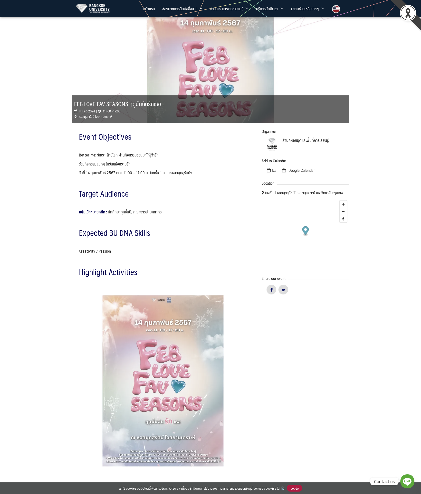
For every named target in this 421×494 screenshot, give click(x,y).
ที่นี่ (282, 488)
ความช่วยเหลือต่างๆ (305, 8)
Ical (274, 170)
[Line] (407, 481)
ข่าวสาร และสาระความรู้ (226, 8)
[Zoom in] (343, 204)
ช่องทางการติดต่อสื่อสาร (179, 8)
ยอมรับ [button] (294, 488)
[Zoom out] (343, 211)
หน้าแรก (149, 8)
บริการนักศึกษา (267, 8)
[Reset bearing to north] (343, 218)
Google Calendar (301, 170)
